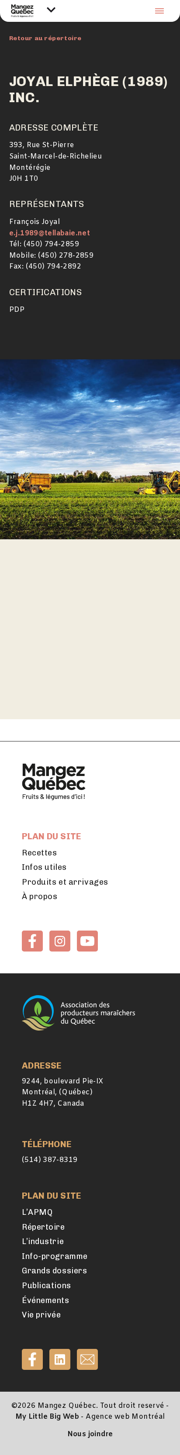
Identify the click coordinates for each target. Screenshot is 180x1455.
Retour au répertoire (45, 38)
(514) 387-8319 (49, 1160)
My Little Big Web (47, 1416)
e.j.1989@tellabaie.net (49, 233)
